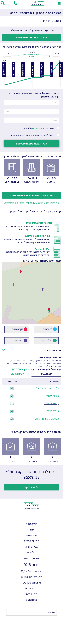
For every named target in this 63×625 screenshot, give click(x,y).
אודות (31, 529)
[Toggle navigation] (59, 3)
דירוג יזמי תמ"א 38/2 (31, 577)
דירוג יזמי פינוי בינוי (31, 582)
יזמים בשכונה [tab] (17, 373)
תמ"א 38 (31, 552)
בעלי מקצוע (31, 546)
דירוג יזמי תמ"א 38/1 (31, 571)
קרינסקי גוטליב (51, 403)
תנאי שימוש (32, 535)
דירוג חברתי (31, 594)
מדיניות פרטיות (31, 541)
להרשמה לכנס (31, 558)
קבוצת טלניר (52, 395)
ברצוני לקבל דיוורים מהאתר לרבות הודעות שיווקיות (32, 135)
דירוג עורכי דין (31, 588)
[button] (21, 272)
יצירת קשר (31, 523)
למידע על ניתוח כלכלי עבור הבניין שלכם (31, 195)
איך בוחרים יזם (19, 369)
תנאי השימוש (38, 128)
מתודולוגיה (31, 599)
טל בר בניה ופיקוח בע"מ (47, 388)
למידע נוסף (31, 487)
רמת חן (47, 20)
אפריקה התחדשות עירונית (46, 418)
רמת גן (57, 20)
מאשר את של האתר (39, 128)
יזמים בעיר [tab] (46, 373)
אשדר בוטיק (53, 411)
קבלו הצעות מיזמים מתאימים (31, 37)
